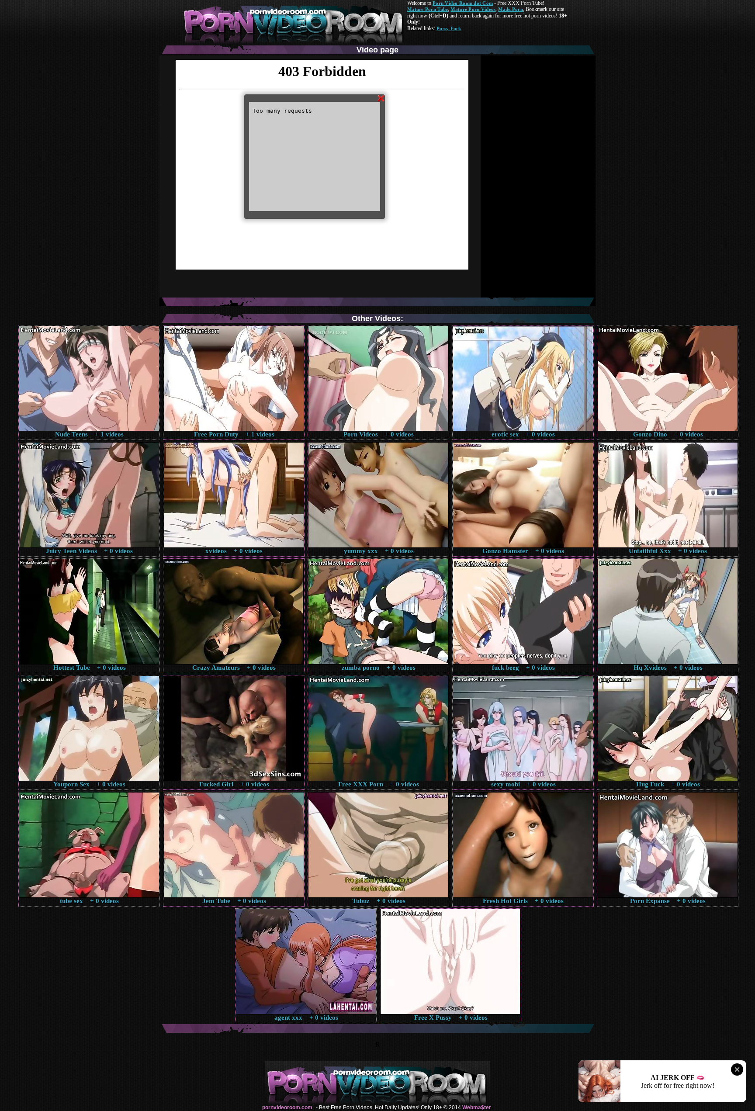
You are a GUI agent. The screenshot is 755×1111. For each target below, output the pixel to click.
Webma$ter (476, 1107)
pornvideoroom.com (287, 1107)
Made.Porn (510, 9)
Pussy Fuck (448, 28)
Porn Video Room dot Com (463, 3)
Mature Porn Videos (472, 9)
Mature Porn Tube (427, 9)
